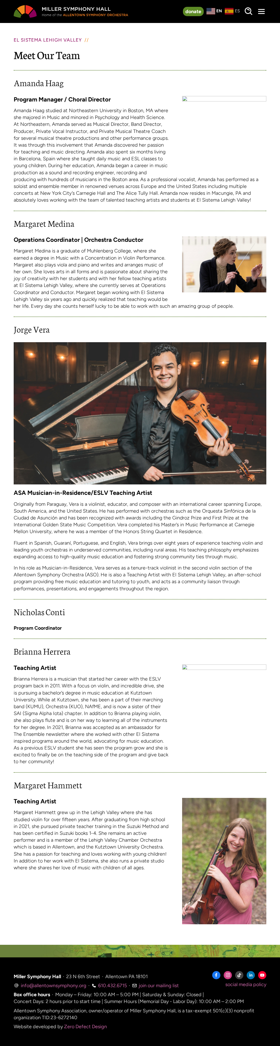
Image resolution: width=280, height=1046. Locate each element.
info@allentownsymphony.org (53, 986)
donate (193, 11)
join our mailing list (158, 986)
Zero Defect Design (85, 1027)
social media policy (245, 984)
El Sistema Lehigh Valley (48, 40)
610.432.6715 (112, 986)
